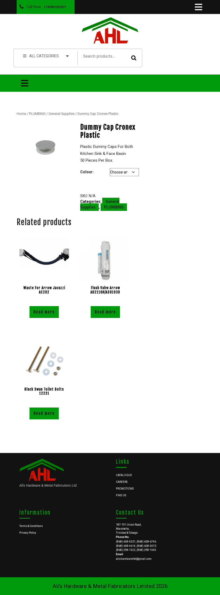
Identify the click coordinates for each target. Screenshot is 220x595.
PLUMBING (37, 114)
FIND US (121, 495)
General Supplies (62, 114)
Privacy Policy (27, 532)
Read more (44, 312)
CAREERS (121, 481)
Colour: (87, 172)
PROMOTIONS (125, 488)
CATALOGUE (124, 475)
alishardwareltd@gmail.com (134, 558)
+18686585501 (54, 5)
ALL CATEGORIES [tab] (44, 56)
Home (21, 114)
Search (134, 58)
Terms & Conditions (31, 526)
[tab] (198, 7)
